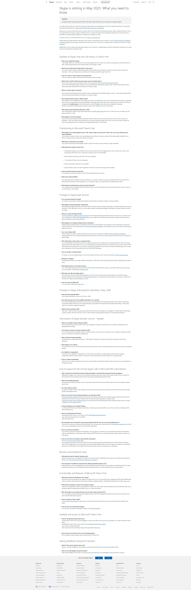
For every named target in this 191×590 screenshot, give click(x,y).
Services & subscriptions (74, 440)
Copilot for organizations (40, 575)
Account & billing (86, 2)
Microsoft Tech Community (121, 575)
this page (94, 431)
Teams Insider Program (72, 501)
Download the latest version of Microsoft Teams (74, 400)
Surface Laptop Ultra (39, 570)
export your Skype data (94, 37)
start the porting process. (121, 255)
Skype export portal (111, 83)
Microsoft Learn (119, 570)
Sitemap (98, 587)
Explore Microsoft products (41, 579)
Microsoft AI (98, 565)
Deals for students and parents (82, 579)
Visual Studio (118, 582)
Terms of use (117, 587)
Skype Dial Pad (84, 269)
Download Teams (84, 217)
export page (96, 102)
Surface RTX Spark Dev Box (41, 572)
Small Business (98, 582)
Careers (137, 565)
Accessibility (138, 579)
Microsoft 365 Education (80, 572)
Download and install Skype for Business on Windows (90, 28)
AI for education (79, 582)
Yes (99, 558)
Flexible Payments (60, 582)
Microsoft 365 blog (95, 508)
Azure (117, 565)
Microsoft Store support (61, 570)
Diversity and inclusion (140, 577)
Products (71, 2)
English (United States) (42, 586)
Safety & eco (130, 587)
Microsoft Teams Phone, (91, 277)
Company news (139, 570)
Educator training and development (82, 577)
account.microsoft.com (119, 424)
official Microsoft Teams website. (97, 524)
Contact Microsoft (105, 587)
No (108, 558)
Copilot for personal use (40, 577)
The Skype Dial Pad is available (94, 226)
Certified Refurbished (60, 577)
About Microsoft (139, 568)
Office (65, 2)
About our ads (142, 587)
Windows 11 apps (39, 582)
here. (82, 284)
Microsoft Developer (120, 568)
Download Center (60, 568)
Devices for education (80, 568)
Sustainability (138, 582)
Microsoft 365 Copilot (99, 579)
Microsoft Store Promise (61, 579)
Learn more (127, 481)
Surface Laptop (38, 568)
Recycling (136, 587)
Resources (95, 2)
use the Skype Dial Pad (93, 246)
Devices (78, 2)
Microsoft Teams (99, 577)
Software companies (120, 579)
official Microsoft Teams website (97, 415)
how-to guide (74, 535)
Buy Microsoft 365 (105, 2)
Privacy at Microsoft (139, 572)
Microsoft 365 (59, 2)
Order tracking (59, 575)
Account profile (59, 565)
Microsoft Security (99, 568)
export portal (100, 111)
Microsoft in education (80, 565)
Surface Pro (38, 565)
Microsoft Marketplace (120, 577)
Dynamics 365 (98, 570)
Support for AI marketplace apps (122, 572)
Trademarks (124, 587)
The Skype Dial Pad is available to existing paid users (75, 215)
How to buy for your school (81, 575)
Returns (58, 572)
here (86, 333)
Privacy (111, 587)
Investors (137, 575)
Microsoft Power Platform (100, 575)
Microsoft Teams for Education (82, 570)
